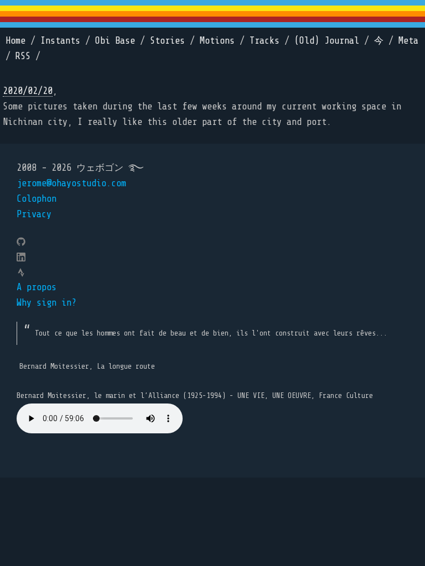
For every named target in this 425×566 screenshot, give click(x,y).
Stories (167, 40)
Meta (408, 40)
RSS (22, 56)
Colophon (36, 198)
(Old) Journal (326, 40)
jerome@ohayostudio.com (71, 183)
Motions (217, 40)
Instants (60, 40)
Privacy (34, 214)
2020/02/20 (28, 91)
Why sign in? (46, 302)
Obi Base (115, 40)
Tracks (264, 40)
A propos (36, 287)
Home (15, 40)
